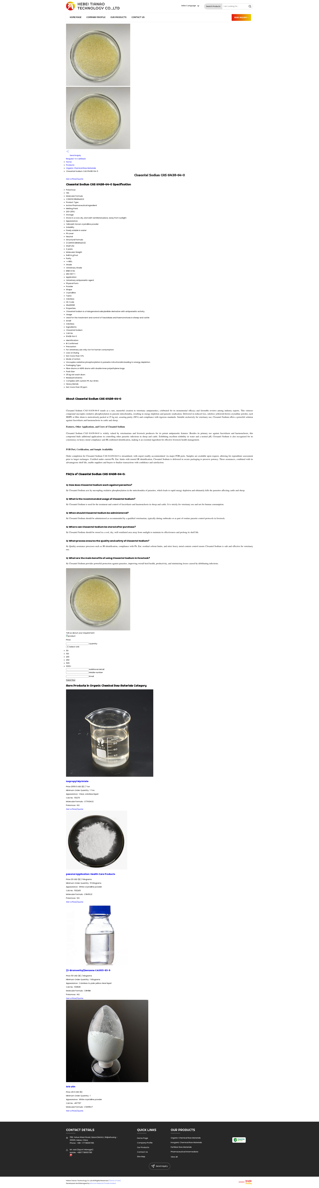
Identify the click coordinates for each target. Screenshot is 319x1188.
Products (70, 165)
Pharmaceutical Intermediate (184, 1151)
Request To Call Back (76, 158)
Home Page (75, 17)
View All (174, 1156)
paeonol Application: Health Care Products (90, 874)
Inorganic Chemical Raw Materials (186, 1142)
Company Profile (95, 17)
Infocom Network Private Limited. (103, 1183)
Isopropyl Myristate (77, 781)
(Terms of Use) (115, 1180)
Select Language (188, 5)
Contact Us (138, 17)
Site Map (141, 1156)
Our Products (118, 17)
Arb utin (70, 1086)
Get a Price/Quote (74, 179)
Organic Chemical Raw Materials (81, 168)
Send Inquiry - (241, 17)
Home (69, 162)
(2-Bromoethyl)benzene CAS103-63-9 (88, 970)
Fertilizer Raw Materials (181, 1147)
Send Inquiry (75, 155)
